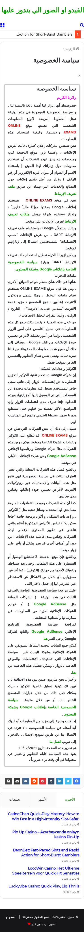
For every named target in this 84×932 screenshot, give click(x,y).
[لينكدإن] (59, 781)
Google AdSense (61, 456)
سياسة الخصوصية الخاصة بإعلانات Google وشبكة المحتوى (42, 707)
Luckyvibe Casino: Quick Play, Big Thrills (44, 886)
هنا (45, 638)
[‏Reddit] (34, 781)
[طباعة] (8, 781)
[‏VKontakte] (25, 781)
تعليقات (14, 799)
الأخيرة (70, 799)
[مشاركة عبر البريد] (17, 781)
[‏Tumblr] (51, 781)
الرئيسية (69, 49)
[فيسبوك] (76, 781)
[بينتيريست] (42, 781)
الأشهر (42, 799)
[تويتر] (68, 781)
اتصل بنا (55, 741)
